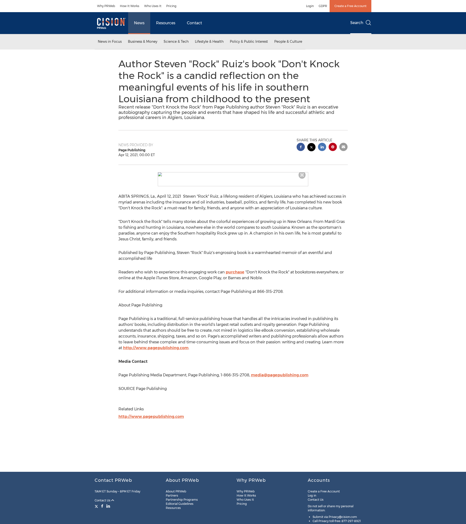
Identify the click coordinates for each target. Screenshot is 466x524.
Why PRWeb (106, 6)
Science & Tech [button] (176, 41)
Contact (194, 23)
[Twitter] (97, 506)
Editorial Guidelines (179, 504)
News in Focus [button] (110, 41)
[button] (233, 174)
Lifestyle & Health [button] (209, 41)
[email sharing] (343, 147)
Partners (172, 495)
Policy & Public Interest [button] (249, 41)
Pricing (171, 6)
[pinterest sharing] (333, 147)
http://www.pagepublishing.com (156, 348)
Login (310, 6)
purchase (235, 272)
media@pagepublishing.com (279, 375)
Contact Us (103, 500)
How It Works (129, 6)
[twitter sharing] (311, 147)
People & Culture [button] (288, 41)
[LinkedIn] (108, 506)
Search (356, 22)
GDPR (323, 6)
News (139, 23)
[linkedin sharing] (322, 147)
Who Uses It (152, 6)
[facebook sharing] (301, 147)
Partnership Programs (182, 499)
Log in (312, 495)
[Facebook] (102, 506)
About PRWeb (176, 491)
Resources (165, 23)
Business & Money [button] (142, 41)
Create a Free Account (350, 6)
